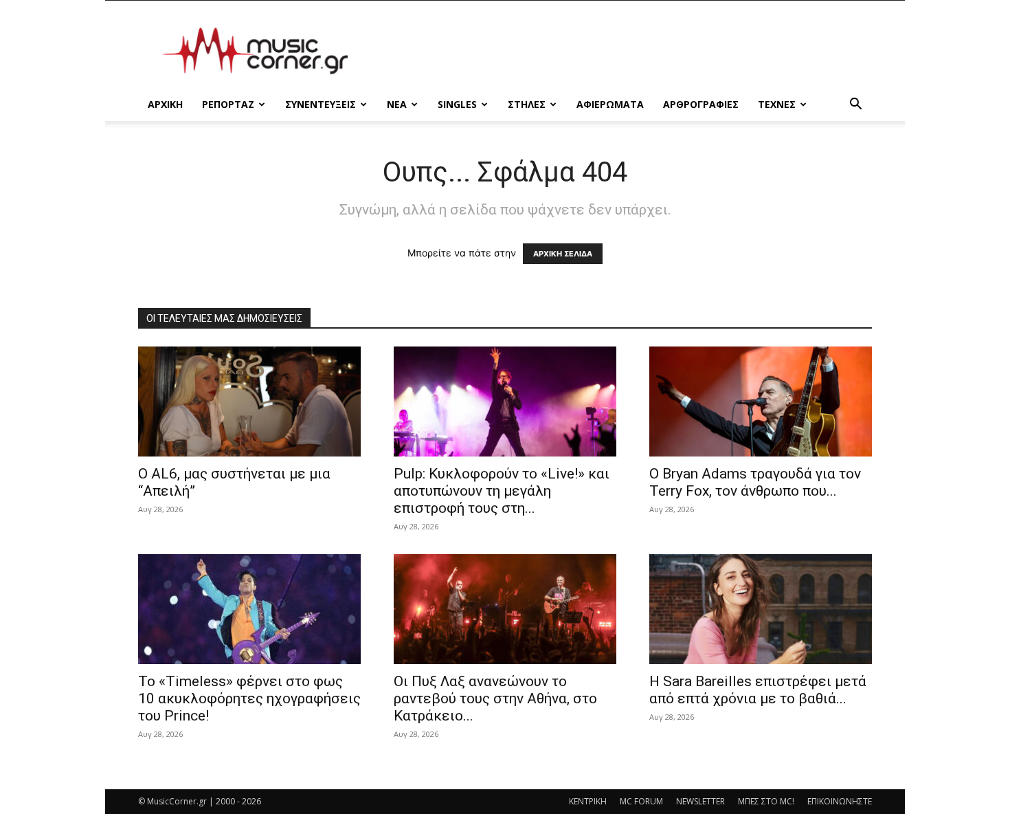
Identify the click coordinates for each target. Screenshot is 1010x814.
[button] (855, 105)
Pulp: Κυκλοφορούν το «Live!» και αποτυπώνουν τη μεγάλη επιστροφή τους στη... (501, 490)
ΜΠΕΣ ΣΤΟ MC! (766, 801)
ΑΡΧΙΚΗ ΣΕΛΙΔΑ (562, 253)
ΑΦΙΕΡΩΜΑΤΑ (610, 104)
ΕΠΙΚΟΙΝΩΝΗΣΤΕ (839, 801)
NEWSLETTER (700, 801)
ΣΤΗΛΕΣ (527, 104)
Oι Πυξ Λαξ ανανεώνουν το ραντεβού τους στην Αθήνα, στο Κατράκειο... (495, 698)
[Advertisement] (622, 51)
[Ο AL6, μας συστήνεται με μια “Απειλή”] (249, 401)
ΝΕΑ (397, 104)
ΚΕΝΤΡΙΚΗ (588, 801)
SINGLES (457, 104)
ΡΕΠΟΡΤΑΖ (228, 104)
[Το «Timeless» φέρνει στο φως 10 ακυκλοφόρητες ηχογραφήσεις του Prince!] (249, 609)
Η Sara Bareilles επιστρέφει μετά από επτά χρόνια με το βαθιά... (757, 690)
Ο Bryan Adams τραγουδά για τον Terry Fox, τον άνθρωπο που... (755, 482)
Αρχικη (165, 104)
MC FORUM (641, 801)
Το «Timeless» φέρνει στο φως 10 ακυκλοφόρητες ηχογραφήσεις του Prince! (249, 698)
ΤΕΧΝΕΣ (777, 104)
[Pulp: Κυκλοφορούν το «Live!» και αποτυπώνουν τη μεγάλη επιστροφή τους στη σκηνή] (505, 401)
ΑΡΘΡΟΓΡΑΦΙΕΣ (701, 104)
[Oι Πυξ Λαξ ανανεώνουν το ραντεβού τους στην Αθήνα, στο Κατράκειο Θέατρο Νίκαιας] (505, 609)
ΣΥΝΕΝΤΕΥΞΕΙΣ (320, 104)
